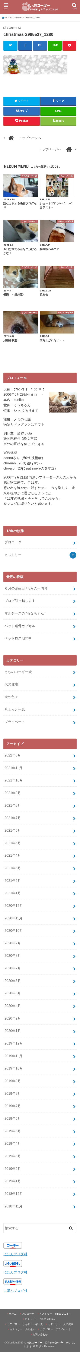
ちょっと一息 (14, 709)
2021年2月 (12, 880)
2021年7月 (12, 818)
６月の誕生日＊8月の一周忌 (25, 588)
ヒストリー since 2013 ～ (55, 1313)
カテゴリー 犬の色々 (22, 1329)
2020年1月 (12, 1031)
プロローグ (13, 542)
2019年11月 (13, 1056)
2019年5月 (12, 1131)
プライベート (14, 722)
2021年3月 (12, 868)
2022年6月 (12, 755)
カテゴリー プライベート (55, 1329)
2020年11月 (13, 918)
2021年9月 (12, 793)
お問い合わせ (40, 1334)
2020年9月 (12, 943)
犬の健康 (11, 684)
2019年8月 (12, 1093)
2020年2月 (12, 1018)
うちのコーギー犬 (18, 672)
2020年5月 (12, 993)
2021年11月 (13, 768)
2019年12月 (13, 1043)
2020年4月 (12, 1006)
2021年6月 (12, 830)
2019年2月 (12, 1169)
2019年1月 (12, 1181)
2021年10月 (13, 780)
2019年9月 (12, 1081)
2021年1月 (12, 893)
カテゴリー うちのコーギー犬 (25, 1324)
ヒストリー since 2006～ (40, 1319)
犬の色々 (11, 697)
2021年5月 (12, 843)
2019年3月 (12, 1156)
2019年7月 (12, 1106)
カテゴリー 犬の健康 (60, 1324)
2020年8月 (12, 955)
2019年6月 (12, 1118)
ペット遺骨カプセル (19, 626)
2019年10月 (13, 1068)
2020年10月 (13, 930)
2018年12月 (13, 1193)
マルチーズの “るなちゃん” (24, 613)
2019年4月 (12, 1143)
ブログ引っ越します (19, 601)
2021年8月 (12, 805)
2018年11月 (13, 1206)
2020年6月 (12, 981)
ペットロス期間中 (18, 638)
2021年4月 (12, 855)
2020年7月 (12, 968)
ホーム (13, 1313)
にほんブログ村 (15, 1254)
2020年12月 (13, 905)
